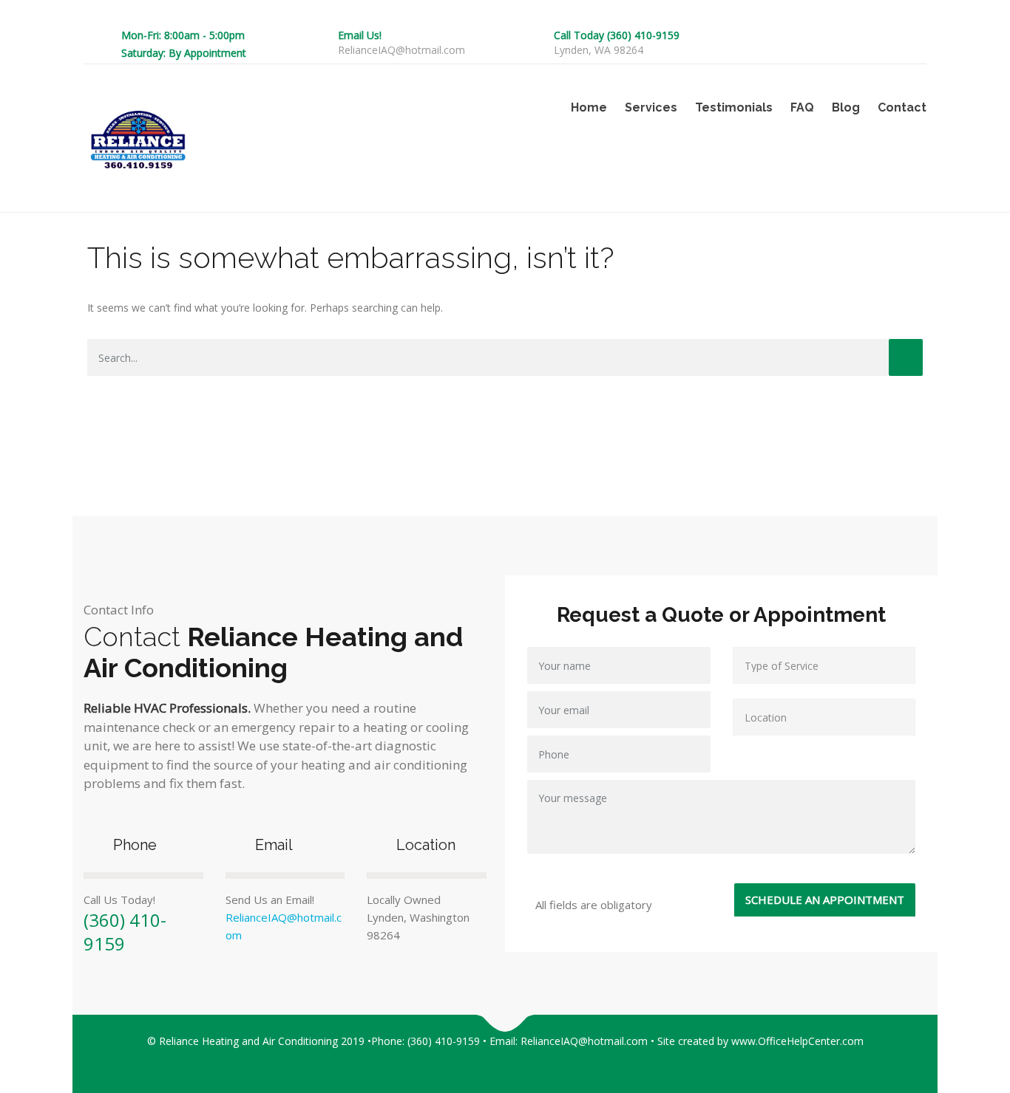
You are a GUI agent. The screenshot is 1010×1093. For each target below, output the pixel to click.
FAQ (802, 107)
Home (589, 107)
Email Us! (360, 35)
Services (651, 107)
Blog (846, 107)
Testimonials (734, 107)
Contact (902, 107)
